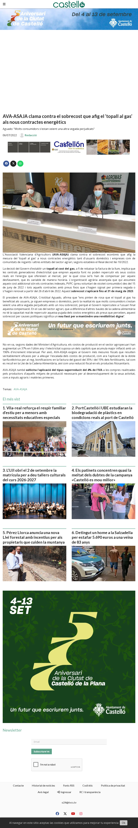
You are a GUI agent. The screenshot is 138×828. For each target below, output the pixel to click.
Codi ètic (87, 785)
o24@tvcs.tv (69, 802)
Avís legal (43, 792)
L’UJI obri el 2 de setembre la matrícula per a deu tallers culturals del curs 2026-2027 (34, 475)
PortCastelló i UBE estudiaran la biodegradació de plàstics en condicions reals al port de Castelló (103, 413)
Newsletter (12, 730)
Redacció (31, 135)
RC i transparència (89, 792)
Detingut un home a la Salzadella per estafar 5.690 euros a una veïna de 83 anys (102, 537)
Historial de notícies (43, 785)
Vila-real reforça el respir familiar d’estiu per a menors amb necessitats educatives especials (34, 413)
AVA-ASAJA (20, 389)
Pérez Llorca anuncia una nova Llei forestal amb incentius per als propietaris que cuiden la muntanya (34, 537)
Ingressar (65, 792)
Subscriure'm (41, 751)
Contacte (18, 785)
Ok (123, 823)
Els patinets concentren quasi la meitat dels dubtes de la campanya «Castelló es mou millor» (102, 475)
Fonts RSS (68, 785)
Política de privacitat (113, 785)
